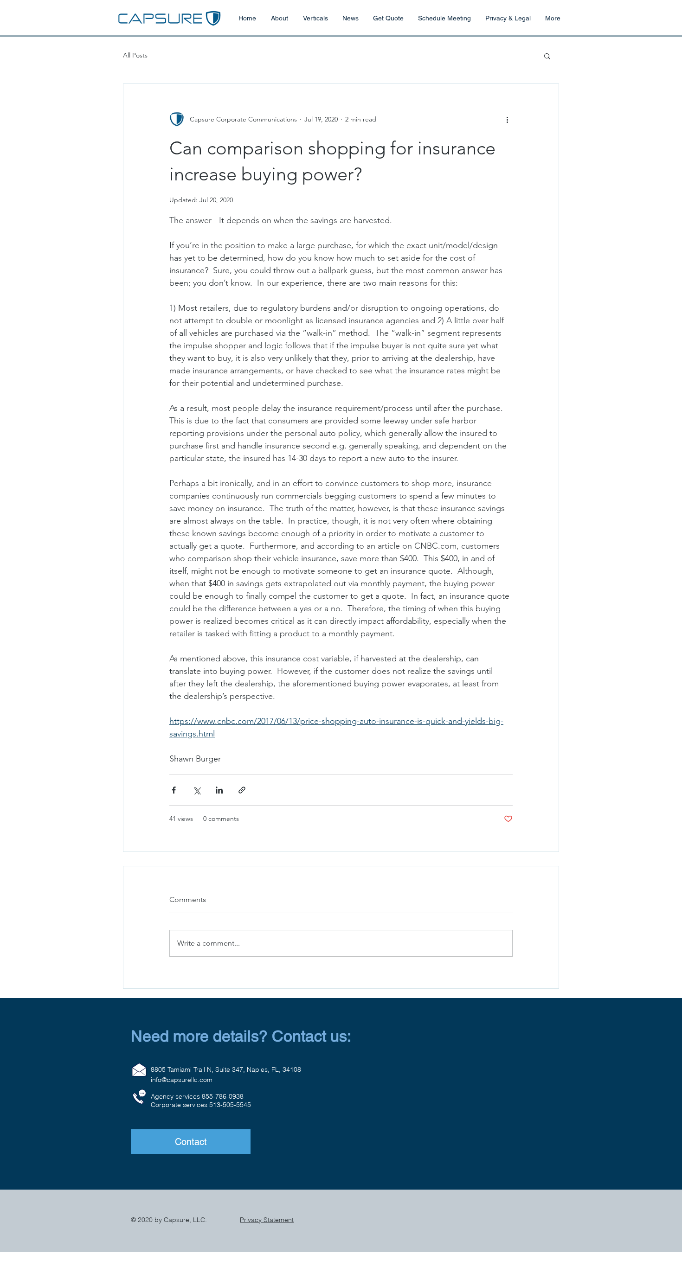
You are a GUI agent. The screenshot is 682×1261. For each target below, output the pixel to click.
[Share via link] (242, 790)
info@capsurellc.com (181, 1079)
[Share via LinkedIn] (219, 790)
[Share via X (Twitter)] (196, 790)
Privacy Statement (267, 1220)
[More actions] (507, 119)
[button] (547, 55)
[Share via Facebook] (173, 790)
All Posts (135, 55)
